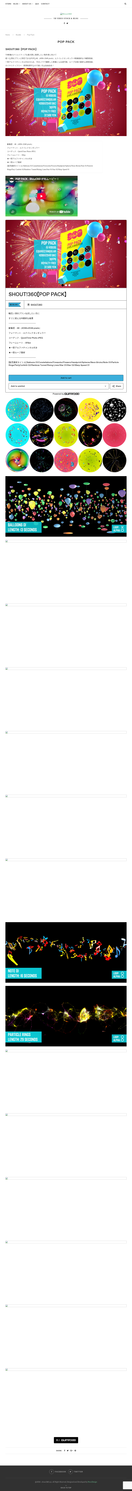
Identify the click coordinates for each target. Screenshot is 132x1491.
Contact (45, 4)
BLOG (15, 4)
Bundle (18, 35)
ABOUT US (26, 4)
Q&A (37, 4)
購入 (58, 1440)
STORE (8, 4)
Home (7, 35)
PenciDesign (92, 1482)
